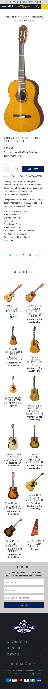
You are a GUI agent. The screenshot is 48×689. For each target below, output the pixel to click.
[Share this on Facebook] (17, 255)
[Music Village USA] (24, 6)
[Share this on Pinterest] (23, 255)
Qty (5, 164)
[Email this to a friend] (37, 255)
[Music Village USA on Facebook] (17, 664)
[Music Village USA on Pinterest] (26, 664)
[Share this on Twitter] (10, 255)
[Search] (37, 6)
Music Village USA (18, 671)
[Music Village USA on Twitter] (12, 664)
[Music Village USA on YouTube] (22, 664)
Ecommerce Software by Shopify (28, 674)
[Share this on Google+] (30, 255)
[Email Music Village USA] (35, 664)
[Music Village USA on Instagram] (31, 664)
